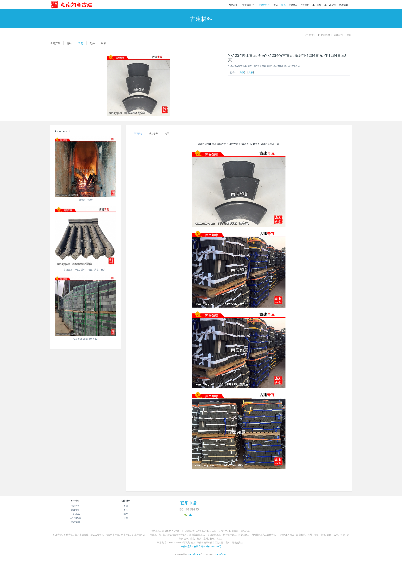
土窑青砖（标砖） (85, 200)
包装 (167, 133)
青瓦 (283, 4)
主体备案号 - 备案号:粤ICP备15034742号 (201, 546)
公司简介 (75, 506)
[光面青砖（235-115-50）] (85, 305)
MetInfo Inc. (221, 554)
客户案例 (305, 4)
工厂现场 (316, 4)
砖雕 (103, 43)
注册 (250, 72)
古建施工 (293, 4)
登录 (242, 72)
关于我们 (246, 4)
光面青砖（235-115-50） (85, 339)
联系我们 (343, 4)
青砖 (276, 4)
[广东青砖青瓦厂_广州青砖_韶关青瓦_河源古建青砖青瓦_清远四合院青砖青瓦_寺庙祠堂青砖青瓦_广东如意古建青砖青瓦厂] (76, 4)
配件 (92, 43)
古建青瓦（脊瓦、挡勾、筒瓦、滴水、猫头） (86, 269)
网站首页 (233, 4)
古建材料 (263, 4)
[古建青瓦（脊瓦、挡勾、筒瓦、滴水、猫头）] (85, 236)
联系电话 (188, 503)
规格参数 (153, 133)
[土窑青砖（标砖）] (85, 166)
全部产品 (55, 43)
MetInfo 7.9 (193, 554)
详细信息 (138, 133)
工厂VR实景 (330, 4)
